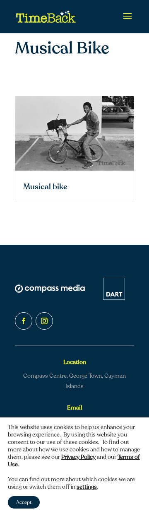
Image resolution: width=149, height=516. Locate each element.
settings (87, 487)
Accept (23, 502)
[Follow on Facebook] (23, 321)
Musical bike (45, 186)
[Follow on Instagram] (44, 321)
